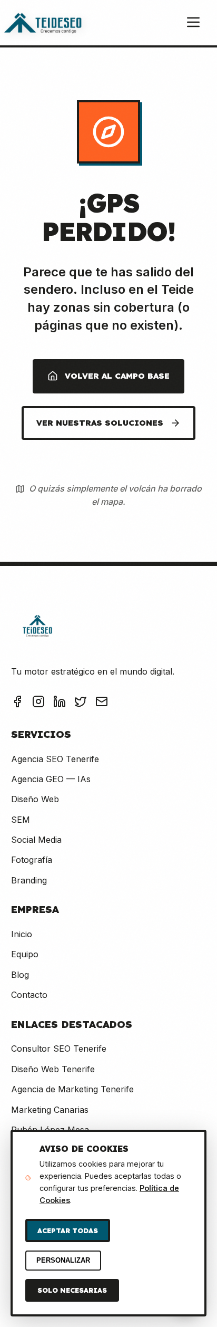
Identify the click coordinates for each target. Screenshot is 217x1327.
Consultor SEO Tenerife (58, 1048)
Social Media (36, 839)
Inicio (21, 934)
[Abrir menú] (193, 22)
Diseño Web (35, 799)
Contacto (29, 994)
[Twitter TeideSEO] (80, 703)
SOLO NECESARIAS (72, 1290)
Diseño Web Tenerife (53, 1069)
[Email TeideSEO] (101, 703)
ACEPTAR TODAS (67, 1230)
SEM (20, 819)
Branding (29, 880)
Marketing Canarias (49, 1109)
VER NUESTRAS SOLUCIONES (99, 423)
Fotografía (31, 859)
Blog (20, 974)
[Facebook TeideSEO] (17, 703)
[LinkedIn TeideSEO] (59, 703)
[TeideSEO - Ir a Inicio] (42, 22)
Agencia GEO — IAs (51, 779)
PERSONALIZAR (63, 1260)
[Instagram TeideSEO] (38, 703)
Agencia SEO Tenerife (55, 759)
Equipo (24, 954)
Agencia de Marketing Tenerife (72, 1089)
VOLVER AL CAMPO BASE (117, 376)
